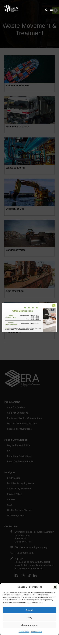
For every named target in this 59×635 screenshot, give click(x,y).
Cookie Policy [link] (24, 631)
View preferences (29, 625)
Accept (29, 610)
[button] (55, 587)
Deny (29, 617)
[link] (11, 7)
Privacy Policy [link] (36, 631)
